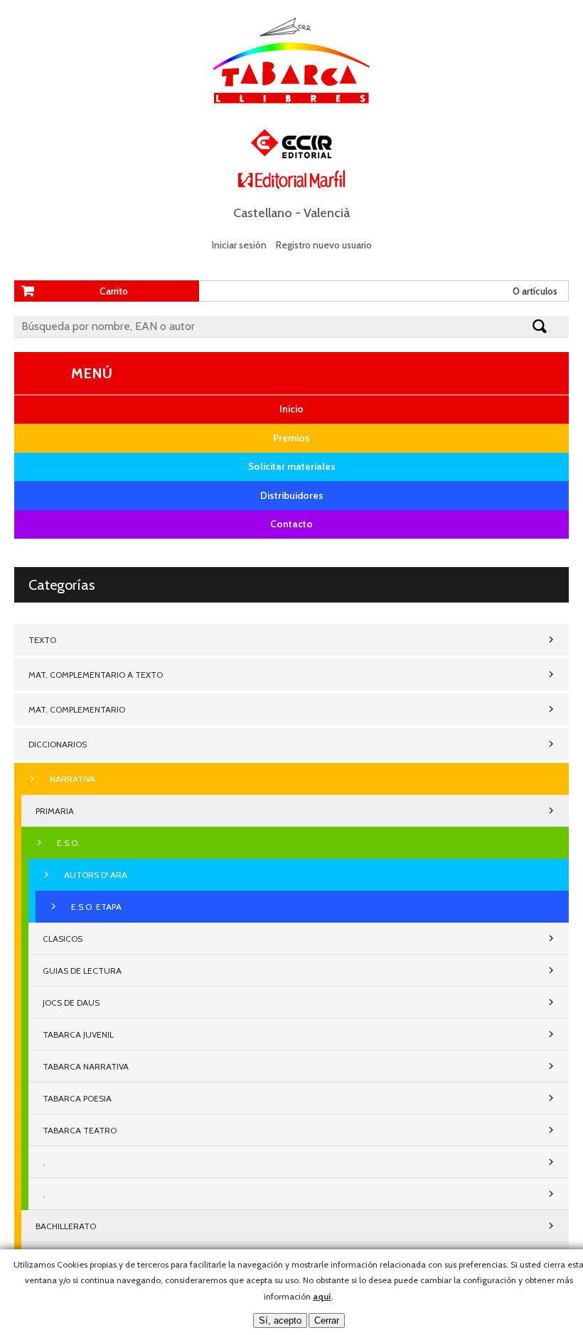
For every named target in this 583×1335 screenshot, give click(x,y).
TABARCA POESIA (77, 1098)
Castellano (262, 213)
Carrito (114, 291)
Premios (291, 438)
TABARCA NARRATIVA (86, 1066)
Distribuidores (291, 495)
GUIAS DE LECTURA (82, 970)
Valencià (327, 213)
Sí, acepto (280, 1320)
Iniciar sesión (239, 244)
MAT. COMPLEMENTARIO (76, 709)
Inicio (291, 408)
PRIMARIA (55, 811)
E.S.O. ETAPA (96, 906)
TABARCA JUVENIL (78, 1034)
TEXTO (42, 639)
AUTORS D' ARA (95, 874)
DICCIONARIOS (57, 744)
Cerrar (326, 1320)
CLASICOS (62, 938)
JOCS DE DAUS (71, 1002)
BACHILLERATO (66, 1226)
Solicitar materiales (292, 466)
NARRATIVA (72, 779)
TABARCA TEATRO (80, 1130)
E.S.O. (68, 842)
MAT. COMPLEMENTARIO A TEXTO (95, 674)
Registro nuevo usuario (324, 244)
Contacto (291, 523)
